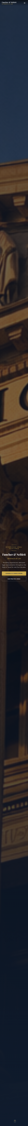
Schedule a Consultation (14, 573)
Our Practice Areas (14, 579)
